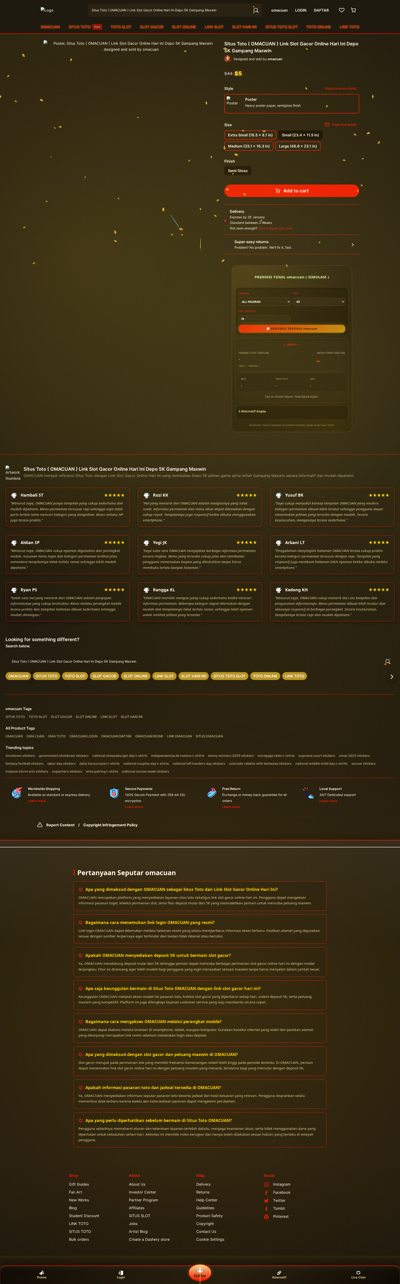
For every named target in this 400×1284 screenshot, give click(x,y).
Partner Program (143, 1200)
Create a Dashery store (149, 1239)
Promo (42, 1277)
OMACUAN (50, 27)
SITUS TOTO (84, 27)
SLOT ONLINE (184, 27)
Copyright (205, 1223)
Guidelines (205, 1208)
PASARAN (244, 293)
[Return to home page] (61, 10)
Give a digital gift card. (275, 228)
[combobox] (175, 10)
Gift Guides (79, 1184)
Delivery (203, 1184)
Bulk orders (79, 1239)
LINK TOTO (349, 27)
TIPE (296, 293)
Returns (202, 1192)
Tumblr (279, 1208)
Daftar (200, 1275)
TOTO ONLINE (318, 27)
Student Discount (84, 1215)
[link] (18, 676)
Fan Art (75, 1192)
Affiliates (136, 1208)
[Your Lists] (341, 10)
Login (121, 1277)
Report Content (60, 825)
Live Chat (358, 1277)
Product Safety (209, 1215)
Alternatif (279, 1277)
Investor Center (142, 1192)
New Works (79, 1200)
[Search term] (255, 10)
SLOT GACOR (151, 27)
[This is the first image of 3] (51, 157)
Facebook (282, 1192)
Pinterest (281, 1216)
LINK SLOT (214, 27)
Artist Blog (138, 1231)
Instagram (282, 1184)
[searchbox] (200, 661)
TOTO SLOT (121, 27)
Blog (73, 1208)
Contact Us (206, 1231)
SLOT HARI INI (244, 27)
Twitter (279, 1200)
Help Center (206, 1200)
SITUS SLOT (139, 1215)
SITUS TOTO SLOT (282, 27)
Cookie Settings (210, 1239)
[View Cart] (353, 10)
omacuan (14, 708)
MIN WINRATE (247, 311)
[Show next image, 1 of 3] (211, 157)
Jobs (133, 1223)
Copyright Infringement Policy (110, 825)
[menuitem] (50, 26)
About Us (137, 1184)
